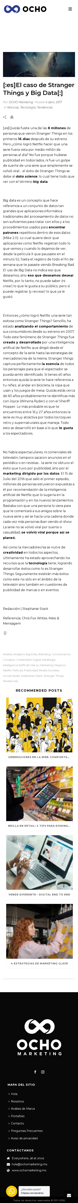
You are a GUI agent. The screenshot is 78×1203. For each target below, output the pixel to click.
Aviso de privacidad (24, 1138)
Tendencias (45, 107)
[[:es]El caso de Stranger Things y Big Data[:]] (39, 64)
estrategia (48, 659)
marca (34, 665)
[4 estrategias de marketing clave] (39, 931)
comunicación (61, 654)
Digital (37, 659)
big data (31, 654)
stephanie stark (31, 676)
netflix (7, 670)
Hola (14, 1094)
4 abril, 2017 (53, 102)
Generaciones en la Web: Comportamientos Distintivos (40, 757)
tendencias (10, 681)
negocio (60, 665)
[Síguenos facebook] (35, 1072)
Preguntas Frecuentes (27, 1131)
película (18, 670)
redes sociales (49, 670)
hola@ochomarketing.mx (29, 1164)
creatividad (23, 659)
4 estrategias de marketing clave (39, 963)
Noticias (20, 42)
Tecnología (28, 107)
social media (11, 676)
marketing (46, 665)
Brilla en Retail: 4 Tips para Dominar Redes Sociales (40, 825)
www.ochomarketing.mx (29, 1170)
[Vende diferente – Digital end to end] (39, 862)
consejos (9, 659)
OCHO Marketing (21, 102)
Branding (44, 654)
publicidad (31, 670)
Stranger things (53, 676)
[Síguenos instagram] (42, 1072)
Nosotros (17, 1101)
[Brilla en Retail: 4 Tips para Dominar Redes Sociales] (39, 793)
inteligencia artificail (16, 665)
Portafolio (18, 1116)
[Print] (13, 117)
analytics (19, 654)
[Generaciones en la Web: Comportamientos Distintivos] (39, 725)
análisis (7, 654)
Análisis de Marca (23, 1108)
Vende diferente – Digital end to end (39, 894)
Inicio (7, 42)
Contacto (17, 1123)
